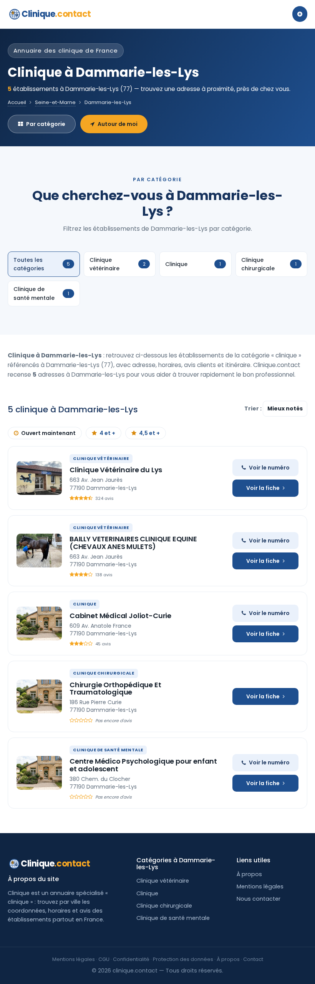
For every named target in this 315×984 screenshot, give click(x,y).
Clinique (56, 14)
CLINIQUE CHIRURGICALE (103, 673)
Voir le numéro (269, 467)
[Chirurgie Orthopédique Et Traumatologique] (39, 696)
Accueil (17, 102)
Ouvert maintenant (48, 433)
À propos (249, 874)
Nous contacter (258, 899)
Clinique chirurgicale (164, 906)
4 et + (107, 433)
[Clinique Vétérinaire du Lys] (39, 478)
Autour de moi (118, 124)
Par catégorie (45, 124)
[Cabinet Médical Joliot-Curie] (39, 623)
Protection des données (183, 959)
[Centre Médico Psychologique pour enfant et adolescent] (39, 773)
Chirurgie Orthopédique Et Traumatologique (115, 688)
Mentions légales (260, 886)
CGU (103, 959)
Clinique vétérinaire (162, 881)
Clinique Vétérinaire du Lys (116, 470)
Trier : (253, 408)
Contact (253, 959)
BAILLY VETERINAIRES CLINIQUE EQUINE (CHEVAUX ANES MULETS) (133, 542)
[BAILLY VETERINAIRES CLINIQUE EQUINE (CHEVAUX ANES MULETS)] (39, 550)
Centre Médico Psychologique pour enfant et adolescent (143, 765)
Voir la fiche (263, 488)
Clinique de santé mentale (173, 918)
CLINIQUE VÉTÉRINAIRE (101, 458)
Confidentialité (131, 959)
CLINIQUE (84, 604)
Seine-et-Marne (55, 102)
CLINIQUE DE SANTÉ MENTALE (108, 750)
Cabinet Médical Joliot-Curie (120, 615)
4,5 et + (149, 433)
